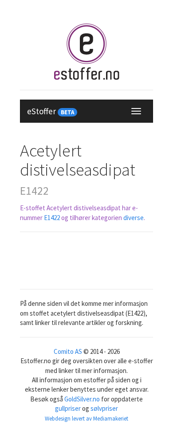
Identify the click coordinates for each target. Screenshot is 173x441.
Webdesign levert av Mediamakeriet (86, 418)
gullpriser (68, 408)
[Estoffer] (86, 51)
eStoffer (50, 111)
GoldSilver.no (82, 399)
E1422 (52, 217)
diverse (133, 217)
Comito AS (68, 351)
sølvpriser (104, 408)
